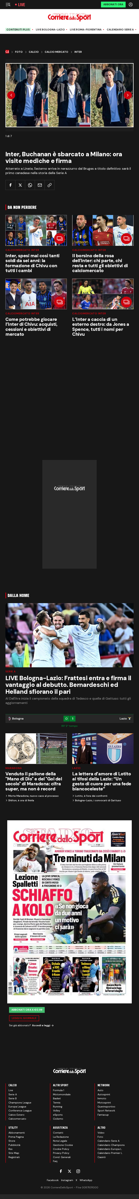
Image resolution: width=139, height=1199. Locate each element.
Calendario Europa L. (110, 1149)
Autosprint (104, 1094)
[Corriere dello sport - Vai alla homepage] (69, 17)
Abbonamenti (17, 1132)
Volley (56, 1110)
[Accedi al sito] (131, 4)
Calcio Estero (16, 1114)
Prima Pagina (16, 1136)
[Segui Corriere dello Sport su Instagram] (78, 1171)
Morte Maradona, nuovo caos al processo (33, 795)
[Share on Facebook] (10, 185)
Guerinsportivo (106, 1106)
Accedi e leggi (41, 1025)
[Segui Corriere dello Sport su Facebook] (61, 1171)
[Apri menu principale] (7, 4)
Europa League (17, 1106)
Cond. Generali (62, 1157)
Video (101, 1132)
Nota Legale (60, 1140)
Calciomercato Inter (22, 250)
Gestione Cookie (63, 1145)
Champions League (20, 1102)
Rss (10, 1149)
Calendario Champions (111, 1145)
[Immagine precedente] (11, 95)
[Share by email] (40, 185)
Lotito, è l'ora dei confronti (91, 795)
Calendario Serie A (120, 29)
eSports (58, 1114)
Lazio (76, 768)
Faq (55, 1161)
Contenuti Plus (18, 29)
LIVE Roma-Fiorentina (86, 29)
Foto (19, 51)
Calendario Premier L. (110, 1153)
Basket (57, 1098)
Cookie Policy (61, 1149)
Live (21, 4)
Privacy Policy (61, 1153)
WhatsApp (86, 1180)
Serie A (10, 671)
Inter (78, 51)
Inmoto (102, 1098)
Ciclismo (58, 1118)
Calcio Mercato (56, 51)
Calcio (34, 51)
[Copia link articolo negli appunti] (49, 185)
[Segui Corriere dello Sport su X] (69, 1171)
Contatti (58, 1132)
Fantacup (103, 1114)
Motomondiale (62, 1094)
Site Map (14, 1153)
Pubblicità (14, 1145)
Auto (100, 1090)
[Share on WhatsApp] (30, 185)
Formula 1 (58, 1090)
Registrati (14, 1157)
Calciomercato (17, 1118)
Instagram (67, 1180)
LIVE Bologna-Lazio (50, 29)
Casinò (102, 1157)
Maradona (13, 768)
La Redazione (61, 1136)
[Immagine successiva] (128, 95)
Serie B (13, 1098)
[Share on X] (20, 185)
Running (57, 1106)
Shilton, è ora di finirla (21, 800)
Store (12, 1140)
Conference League (20, 1110)
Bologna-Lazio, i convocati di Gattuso (98, 800)
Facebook (53, 1180)
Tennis (56, 1102)
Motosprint (104, 1102)
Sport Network (106, 1110)
